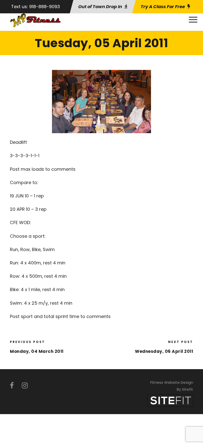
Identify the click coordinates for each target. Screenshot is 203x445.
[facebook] (12, 385)
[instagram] (25, 385)
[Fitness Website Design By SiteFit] (170, 400)
